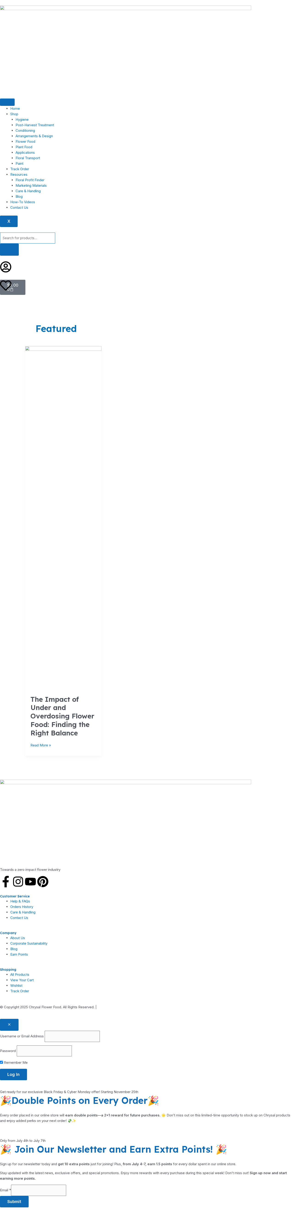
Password (8, 1051)
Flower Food (25, 141)
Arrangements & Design (34, 136)
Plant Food (24, 147)
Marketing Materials (31, 185)
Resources (18, 174)
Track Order (19, 169)
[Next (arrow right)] (23, 1224)
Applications (25, 152)
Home (15, 108)
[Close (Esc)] (54, 1216)
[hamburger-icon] (7, 102)
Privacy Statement (112, 1007)
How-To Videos (22, 202)
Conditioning (25, 130)
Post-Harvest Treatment (35, 125)
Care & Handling (28, 191)
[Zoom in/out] (7, 1216)
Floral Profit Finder (30, 180)
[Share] (38, 1216)
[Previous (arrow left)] (7, 1224)
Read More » (40, 745)
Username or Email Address (22, 1036)
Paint (19, 163)
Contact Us (19, 207)
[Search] (9, 250)
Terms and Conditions (146, 1007)
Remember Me (15, 1062)
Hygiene (22, 119)
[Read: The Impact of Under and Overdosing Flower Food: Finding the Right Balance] (63, 517)
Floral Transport (28, 158)
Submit (14, 1201)
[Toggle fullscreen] (23, 1216)
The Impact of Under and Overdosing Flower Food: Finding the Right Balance (62, 716)
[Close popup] (9, 1025)
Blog (19, 196)
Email (5, 1190)
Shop (14, 114)
